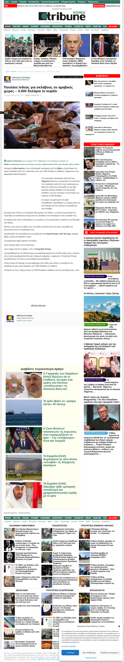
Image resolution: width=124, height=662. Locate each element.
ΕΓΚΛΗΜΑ (34, 26)
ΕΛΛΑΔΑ (26, 26)
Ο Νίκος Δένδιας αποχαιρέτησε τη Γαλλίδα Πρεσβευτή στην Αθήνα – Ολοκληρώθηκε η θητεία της (102, 580)
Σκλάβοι (76, 164)
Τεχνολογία (95, 30)
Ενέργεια (81, 2)
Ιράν (7, 2)
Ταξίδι (87, 30)
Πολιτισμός (41, 30)
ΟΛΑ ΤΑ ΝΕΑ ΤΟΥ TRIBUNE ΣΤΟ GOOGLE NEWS (36, 161)
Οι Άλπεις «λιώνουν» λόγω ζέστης (101, 293)
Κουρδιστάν (34, 2)
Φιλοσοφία (31, 30)
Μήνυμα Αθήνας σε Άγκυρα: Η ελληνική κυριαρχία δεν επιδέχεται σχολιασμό (65, 596)
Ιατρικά (80, 30)
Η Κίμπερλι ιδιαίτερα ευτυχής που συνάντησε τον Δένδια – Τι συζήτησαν (102, 531)
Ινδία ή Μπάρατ (63, 164)
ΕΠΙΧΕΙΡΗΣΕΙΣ (57, 26)
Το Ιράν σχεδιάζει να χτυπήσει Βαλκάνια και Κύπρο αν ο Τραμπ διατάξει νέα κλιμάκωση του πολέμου (27, 621)
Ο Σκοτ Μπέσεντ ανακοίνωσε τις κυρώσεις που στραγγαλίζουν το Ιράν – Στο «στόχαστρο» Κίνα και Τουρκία (60, 434)
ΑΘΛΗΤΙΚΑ (97, 26)
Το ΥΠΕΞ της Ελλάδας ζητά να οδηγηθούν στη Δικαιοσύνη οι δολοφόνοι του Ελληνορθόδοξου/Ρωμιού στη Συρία (27, 569)
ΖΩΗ (105, 26)
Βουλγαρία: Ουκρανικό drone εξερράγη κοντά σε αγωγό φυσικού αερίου (26, 644)
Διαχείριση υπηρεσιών (69, 646)
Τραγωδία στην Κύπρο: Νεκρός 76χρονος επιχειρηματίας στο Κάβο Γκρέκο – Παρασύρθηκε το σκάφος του (106, 176)
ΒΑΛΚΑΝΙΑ (22, 590)
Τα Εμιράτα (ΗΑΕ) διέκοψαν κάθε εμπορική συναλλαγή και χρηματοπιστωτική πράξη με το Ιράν (60, 489)
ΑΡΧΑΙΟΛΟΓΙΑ (97, 590)
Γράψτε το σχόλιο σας (32, 95)
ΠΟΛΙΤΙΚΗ (16, 26)
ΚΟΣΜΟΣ (68, 26)
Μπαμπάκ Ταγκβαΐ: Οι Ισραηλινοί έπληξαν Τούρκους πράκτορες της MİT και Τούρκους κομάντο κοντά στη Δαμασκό (64, 570)
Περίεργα (7, 30)
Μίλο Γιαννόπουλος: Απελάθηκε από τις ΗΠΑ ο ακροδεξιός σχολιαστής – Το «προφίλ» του (107, 163)
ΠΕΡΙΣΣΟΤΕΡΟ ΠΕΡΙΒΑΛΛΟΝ (95, 324)
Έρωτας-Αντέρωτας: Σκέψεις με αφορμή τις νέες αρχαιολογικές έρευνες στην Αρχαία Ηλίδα (102, 597)
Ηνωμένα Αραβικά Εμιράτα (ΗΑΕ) (46, 164)
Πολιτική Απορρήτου (10, 513)
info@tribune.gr (113, 6)
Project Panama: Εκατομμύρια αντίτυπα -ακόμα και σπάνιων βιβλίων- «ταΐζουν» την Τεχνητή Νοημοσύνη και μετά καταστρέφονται (99, 449)
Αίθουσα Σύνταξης (21, 77)
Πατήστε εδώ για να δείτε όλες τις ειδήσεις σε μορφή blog (41, 6)
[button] (119, 626)
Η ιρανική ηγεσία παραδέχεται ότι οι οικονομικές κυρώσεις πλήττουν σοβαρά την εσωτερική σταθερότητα (101, 241)
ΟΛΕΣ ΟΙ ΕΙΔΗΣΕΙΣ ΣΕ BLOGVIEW (103, 232)
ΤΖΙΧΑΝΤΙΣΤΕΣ (59, 525)
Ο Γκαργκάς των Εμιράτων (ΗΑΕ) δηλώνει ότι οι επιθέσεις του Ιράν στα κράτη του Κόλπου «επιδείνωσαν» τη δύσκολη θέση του (60, 381)
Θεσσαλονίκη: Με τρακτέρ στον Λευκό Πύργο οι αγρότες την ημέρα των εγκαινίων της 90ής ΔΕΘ (106, 223)
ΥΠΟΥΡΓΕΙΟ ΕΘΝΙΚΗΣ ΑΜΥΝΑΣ (97, 525)
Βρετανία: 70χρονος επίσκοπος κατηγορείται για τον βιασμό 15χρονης (102, 389)
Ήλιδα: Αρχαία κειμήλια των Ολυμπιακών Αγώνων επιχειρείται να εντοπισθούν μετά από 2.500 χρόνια (102, 621)
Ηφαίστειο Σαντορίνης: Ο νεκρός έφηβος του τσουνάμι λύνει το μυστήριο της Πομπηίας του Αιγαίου (102, 609)
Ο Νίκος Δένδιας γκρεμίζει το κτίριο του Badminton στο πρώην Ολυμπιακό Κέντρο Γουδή (102, 544)
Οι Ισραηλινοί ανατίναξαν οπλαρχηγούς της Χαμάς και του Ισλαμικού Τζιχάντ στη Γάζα (65, 532)
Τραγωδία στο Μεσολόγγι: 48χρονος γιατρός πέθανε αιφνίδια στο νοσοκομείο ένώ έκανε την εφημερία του (107, 199)
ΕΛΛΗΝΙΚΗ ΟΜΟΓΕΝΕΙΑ (22, 525)
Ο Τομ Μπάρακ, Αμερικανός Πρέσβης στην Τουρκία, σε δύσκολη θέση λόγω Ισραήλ (104, 61)
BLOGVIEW (113, 26)
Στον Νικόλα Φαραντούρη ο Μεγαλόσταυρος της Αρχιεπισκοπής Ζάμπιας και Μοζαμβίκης (27, 532)
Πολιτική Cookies (91, 657)
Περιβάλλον (105, 30)
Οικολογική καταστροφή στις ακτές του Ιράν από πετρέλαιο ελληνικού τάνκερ (100, 336)
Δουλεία (21, 164)
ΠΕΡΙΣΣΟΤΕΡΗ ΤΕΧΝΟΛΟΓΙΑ (95, 433)
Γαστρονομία (63, 30)
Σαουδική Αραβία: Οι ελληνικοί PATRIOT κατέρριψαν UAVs (99, 555)
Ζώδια (55, 30)
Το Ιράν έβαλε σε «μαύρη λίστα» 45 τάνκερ (59, 403)
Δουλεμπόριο (29, 164)
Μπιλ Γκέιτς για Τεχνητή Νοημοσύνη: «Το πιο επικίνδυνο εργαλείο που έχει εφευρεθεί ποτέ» (102, 399)
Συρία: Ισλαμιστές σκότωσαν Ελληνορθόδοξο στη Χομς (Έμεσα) (27, 579)
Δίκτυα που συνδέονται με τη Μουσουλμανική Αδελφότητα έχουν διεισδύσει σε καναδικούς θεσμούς (65, 581)
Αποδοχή (70, 653)
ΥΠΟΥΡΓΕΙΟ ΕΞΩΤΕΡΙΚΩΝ (59, 590)
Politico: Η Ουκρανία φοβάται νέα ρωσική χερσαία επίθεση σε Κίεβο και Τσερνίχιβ (107, 151)
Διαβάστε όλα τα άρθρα (24, 320)
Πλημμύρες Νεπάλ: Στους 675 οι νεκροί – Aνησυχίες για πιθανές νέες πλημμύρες (107, 210)
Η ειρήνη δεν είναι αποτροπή (27, 606)
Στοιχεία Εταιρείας (24, 513)
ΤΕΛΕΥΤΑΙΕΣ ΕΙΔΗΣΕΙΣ (103, 144)
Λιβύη (71, 164)
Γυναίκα (73, 30)
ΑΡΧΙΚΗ (8, 26)
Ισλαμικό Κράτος (68, 2)
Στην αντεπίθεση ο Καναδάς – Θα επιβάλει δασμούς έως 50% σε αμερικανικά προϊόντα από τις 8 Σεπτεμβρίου (102, 281)
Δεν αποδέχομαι (89, 653)
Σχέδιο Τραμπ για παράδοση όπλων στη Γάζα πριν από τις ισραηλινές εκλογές (18, 61)
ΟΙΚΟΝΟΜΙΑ (45, 26)
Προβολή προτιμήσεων (109, 653)
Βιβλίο (49, 30)
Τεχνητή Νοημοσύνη (50, 2)
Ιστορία (23, 30)
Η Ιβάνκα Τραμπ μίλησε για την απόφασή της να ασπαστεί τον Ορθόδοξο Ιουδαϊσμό (100, 346)
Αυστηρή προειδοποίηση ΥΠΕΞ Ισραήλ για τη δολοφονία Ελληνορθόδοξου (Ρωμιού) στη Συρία (27, 556)
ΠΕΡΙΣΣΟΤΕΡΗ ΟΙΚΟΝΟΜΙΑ (94, 276)
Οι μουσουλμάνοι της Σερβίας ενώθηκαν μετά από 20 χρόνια (27, 632)
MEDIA (88, 26)
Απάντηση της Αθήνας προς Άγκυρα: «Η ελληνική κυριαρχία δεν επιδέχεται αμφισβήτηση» (65, 609)
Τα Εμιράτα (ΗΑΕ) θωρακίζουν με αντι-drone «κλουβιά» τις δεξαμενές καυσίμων (60, 461)
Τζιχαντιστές (93, 2)
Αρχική (7, 71)
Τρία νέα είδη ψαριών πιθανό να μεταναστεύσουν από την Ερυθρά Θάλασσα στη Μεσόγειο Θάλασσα (100, 329)
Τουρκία (22, 2)
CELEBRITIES (78, 26)
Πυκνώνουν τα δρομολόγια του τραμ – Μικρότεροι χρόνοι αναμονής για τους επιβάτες (106, 187)
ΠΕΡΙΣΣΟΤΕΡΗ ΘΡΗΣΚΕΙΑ (94, 380)
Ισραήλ (14, 2)
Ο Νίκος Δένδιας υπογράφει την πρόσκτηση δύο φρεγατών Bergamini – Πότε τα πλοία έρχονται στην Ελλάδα (102, 569)
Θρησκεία (15, 30)
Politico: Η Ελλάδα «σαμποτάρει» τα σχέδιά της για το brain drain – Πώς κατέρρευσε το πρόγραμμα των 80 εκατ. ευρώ (27, 545)
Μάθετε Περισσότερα (49, 659)
